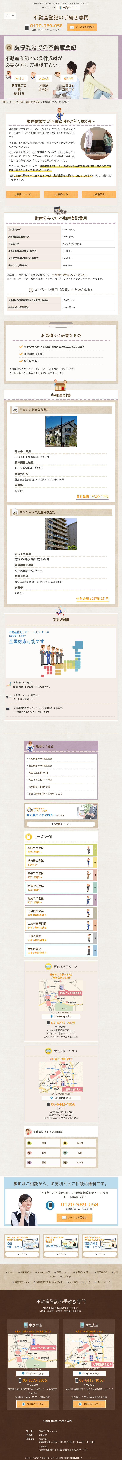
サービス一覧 (16, 102)
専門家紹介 (102, 1272)
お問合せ (66, 1276)
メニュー (10, 15)
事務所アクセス (22, 1282)
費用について (63, 1272)
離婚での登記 (33, 102)
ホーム (11, 1272)
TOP (3, 102)
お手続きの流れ (83, 1272)
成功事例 (73, 1282)
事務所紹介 (26, 1272)
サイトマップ (103, 1282)
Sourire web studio (89, 1458)
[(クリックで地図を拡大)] (61, 995)
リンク (87, 1282)
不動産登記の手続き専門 (61, 17)
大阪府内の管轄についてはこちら (70, 275)
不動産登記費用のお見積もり (49, 1282)
